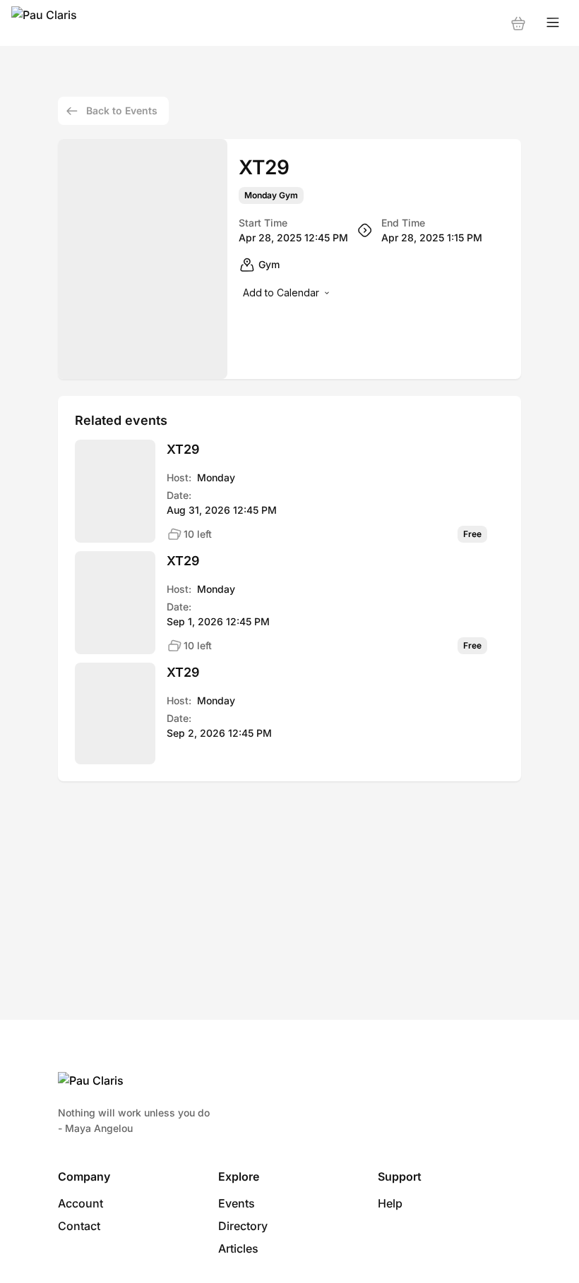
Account (80, 1203)
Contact (79, 1226)
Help (390, 1203)
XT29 (183, 449)
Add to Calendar (281, 293)
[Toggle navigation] (553, 23)
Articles (238, 1248)
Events (236, 1203)
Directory (243, 1226)
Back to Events (121, 110)
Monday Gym (271, 195)
